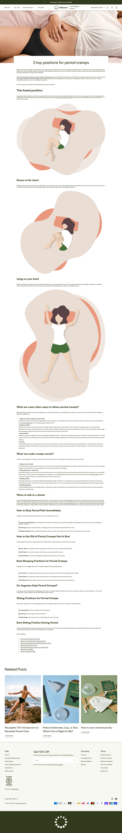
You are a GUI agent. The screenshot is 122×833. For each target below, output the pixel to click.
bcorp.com (15, 789)
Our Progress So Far (86, 758)
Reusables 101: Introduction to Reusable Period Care (22, 729)
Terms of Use (52, 764)
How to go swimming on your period (30, 639)
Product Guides (9, 761)
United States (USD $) (97, 7)
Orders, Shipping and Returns (13, 764)
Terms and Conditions (106, 764)
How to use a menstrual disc (96, 727)
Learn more (9, 736)
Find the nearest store (106, 758)
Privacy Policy (104, 768)
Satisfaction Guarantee (106, 761)
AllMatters (12, 803)
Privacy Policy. (59, 764)
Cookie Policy (104, 771)
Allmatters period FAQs (26, 649)
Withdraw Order (9, 771)
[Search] (107, 7)
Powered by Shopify (20, 803)
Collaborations (9, 768)
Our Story (83, 755)
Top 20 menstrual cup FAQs (27, 651)
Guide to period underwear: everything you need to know (35, 643)
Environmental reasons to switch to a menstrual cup (34, 647)
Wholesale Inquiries (105, 755)
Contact (7, 755)
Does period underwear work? (28, 645)
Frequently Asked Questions (12, 758)
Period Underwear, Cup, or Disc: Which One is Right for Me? (60, 729)
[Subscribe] (74, 760)
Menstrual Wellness (86, 761)
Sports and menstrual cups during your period (33, 641)
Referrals (83, 764)
